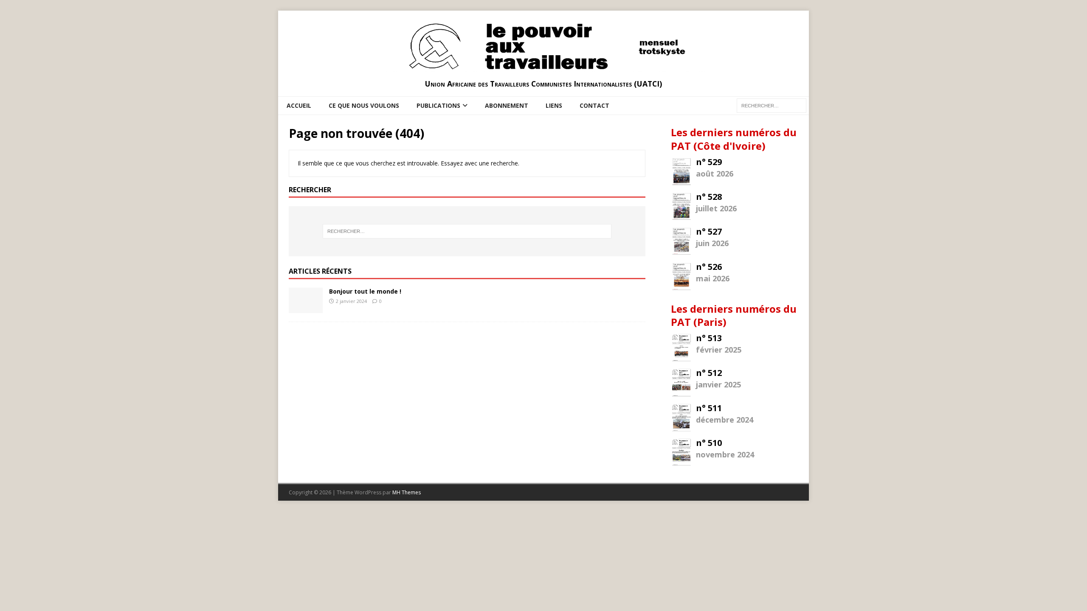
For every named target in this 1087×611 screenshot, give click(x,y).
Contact (594, 105)
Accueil (299, 105)
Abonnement (506, 105)
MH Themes (406, 492)
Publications (438, 105)
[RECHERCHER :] (771, 105)
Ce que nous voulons (364, 105)
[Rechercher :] (467, 231)
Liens (554, 105)
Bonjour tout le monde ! (365, 291)
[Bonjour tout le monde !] (306, 308)
